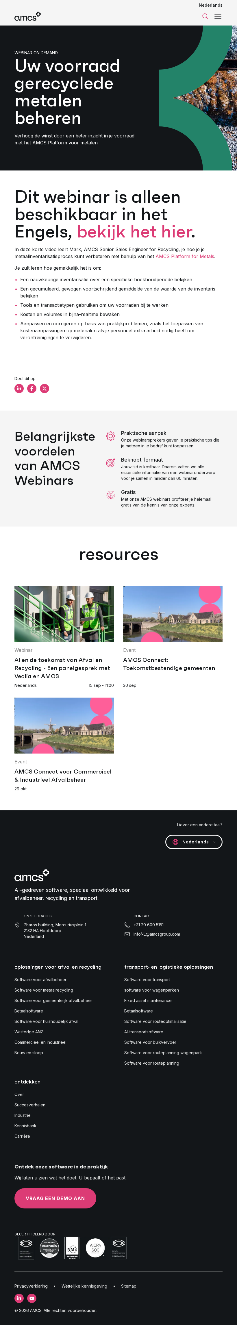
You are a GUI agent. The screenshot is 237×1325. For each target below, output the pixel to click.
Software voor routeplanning (151, 1063)
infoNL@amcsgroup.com (157, 934)
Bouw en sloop (28, 1052)
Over (19, 1094)
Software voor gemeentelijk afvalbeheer (53, 1000)
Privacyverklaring (31, 1286)
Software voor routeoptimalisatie (155, 1021)
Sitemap (128, 1286)
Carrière (22, 1136)
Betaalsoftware (28, 1010)
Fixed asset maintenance (148, 1000)
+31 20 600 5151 (149, 924)
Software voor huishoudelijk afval (46, 1021)
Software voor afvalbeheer (40, 979)
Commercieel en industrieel (40, 1042)
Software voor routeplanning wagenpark (163, 1052)
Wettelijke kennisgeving (84, 1286)
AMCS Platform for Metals (184, 256)
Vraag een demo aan (55, 1198)
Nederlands (211, 5)
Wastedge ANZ (28, 1031)
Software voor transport (147, 979)
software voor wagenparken (151, 990)
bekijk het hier (134, 231)
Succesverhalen (29, 1104)
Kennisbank (25, 1125)
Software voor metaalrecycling (43, 990)
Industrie (22, 1115)
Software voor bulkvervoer (150, 1042)
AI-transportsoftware (143, 1031)
